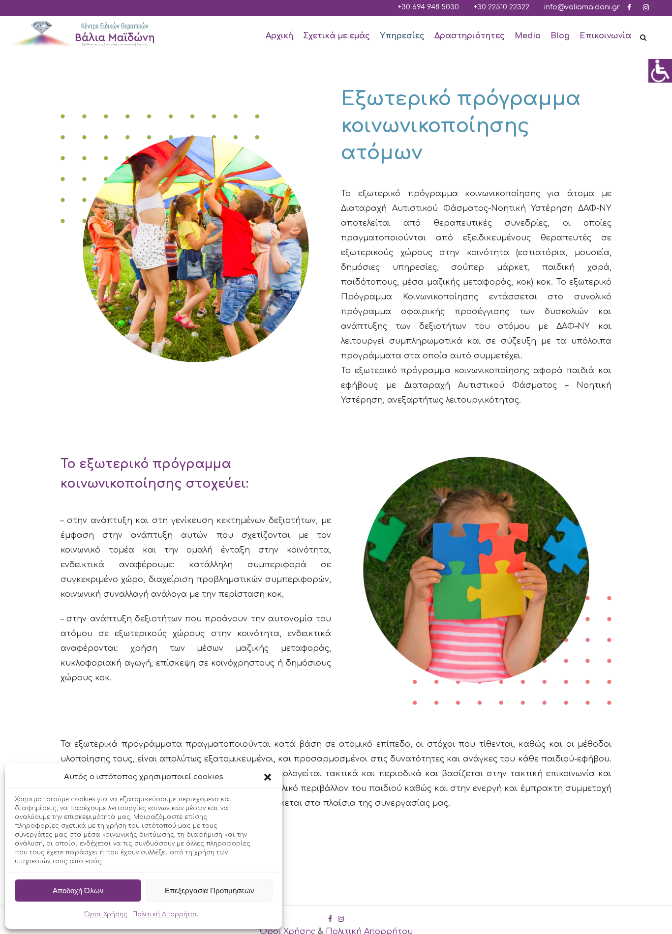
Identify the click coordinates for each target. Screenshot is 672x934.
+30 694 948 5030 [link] (428, 7)
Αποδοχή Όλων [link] (78, 890)
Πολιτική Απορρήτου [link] (165, 914)
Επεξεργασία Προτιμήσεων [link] (209, 890)
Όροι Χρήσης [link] (105, 914)
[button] (268, 777)
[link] (660, 71)
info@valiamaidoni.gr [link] (582, 7)
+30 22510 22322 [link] (501, 7)
